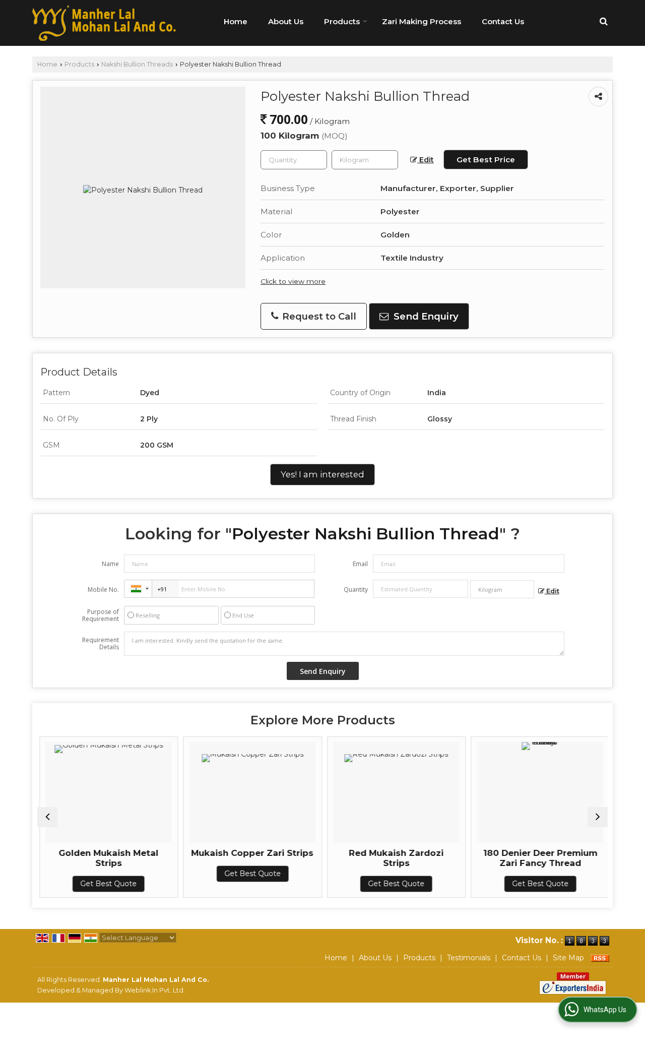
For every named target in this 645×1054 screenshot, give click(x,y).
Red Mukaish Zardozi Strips (394, 858)
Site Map (568, 957)
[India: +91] (138, 589)
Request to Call (318, 316)
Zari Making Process (421, 21)
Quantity (356, 589)
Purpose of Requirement (100, 615)
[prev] (47, 817)
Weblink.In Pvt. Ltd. (154, 990)
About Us (285, 21)
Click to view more (293, 281)
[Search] (604, 21)
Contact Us (503, 21)
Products (342, 21)
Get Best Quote (107, 883)
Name (110, 564)
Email (360, 564)
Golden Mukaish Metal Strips (107, 858)
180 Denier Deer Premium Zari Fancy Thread (538, 858)
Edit (425, 160)
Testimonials (468, 957)
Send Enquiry (425, 316)
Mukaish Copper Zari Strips (250, 853)
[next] (598, 817)
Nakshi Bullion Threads (137, 64)
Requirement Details (100, 644)
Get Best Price (486, 159)
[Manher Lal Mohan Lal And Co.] (104, 23)
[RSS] (600, 957)
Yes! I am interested (322, 474)
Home (235, 21)
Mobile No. (103, 589)
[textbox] (365, 159)
